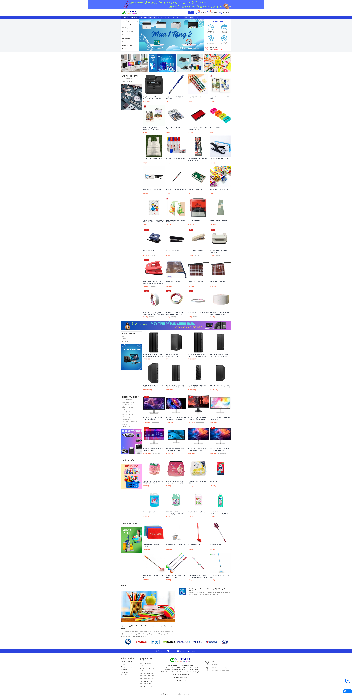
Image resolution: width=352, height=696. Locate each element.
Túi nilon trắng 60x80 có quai (152, 158)
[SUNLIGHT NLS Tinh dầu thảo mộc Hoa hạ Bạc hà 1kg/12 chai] (220, 499)
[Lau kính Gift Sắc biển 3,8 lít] (154, 499)
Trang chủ (152, 17)
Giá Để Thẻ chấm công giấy (218, 220)
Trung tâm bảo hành (127, 667)
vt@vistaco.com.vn (183, 674)
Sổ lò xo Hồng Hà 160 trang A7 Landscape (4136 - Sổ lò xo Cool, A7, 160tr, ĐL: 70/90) (153, 128)
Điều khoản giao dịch (146, 678)
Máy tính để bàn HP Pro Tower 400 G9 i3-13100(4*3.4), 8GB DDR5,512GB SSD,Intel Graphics (175, 386)
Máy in (124, 339)
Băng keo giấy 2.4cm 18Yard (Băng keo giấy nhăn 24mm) (174, 313)
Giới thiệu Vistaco (126, 661)
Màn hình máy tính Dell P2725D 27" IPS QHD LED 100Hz (175, 449)
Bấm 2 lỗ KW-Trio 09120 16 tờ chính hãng (219, 251)
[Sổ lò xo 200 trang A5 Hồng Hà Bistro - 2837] (220, 84)
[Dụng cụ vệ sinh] (131, 540)
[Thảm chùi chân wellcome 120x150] (154, 532)
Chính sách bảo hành (146, 686)
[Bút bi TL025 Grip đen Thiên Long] (176, 176)
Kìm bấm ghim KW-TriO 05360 (152, 189)
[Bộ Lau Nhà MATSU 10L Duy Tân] (176, 532)
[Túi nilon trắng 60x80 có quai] (154, 146)
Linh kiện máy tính (127, 38)
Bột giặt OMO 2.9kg (216, 481)
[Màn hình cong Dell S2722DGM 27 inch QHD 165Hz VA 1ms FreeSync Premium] (198, 405)
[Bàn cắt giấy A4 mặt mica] (198, 269)
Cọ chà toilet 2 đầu (216, 544)
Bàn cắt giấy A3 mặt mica (218, 281)
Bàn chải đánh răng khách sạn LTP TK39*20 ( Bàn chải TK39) (197, 576)
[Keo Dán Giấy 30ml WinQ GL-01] (176, 146)
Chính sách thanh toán (147, 676)
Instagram (192, 651)
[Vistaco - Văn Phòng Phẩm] (131, 97)
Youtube (182, 651)
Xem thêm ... (126, 49)
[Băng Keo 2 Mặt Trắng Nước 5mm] (198, 299)
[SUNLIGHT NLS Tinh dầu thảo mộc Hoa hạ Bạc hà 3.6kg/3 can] (176, 499)
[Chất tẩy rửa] (131, 476)
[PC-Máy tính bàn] (131, 357)
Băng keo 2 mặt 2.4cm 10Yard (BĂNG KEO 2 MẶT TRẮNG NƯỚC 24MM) (153, 313)
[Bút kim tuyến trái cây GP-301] (220, 176)
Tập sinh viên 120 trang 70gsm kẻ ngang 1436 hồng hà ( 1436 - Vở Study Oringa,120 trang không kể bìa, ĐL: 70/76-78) (153, 221)
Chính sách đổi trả (145, 684)
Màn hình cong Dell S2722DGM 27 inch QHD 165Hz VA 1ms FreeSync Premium (197, 419)
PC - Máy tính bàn (127, 28)
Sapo (189, 694)
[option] (171, 35)
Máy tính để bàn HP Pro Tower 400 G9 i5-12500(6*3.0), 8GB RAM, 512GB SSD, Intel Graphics (198, 355)
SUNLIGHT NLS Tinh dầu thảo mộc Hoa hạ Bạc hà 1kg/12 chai (219, 513)
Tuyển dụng (124, 669)
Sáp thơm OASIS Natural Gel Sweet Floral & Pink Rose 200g (175, 482)
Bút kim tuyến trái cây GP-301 (219, 189)
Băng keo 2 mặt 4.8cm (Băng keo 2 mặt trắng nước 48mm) (220, 313)
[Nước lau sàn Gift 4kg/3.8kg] (198, 499)
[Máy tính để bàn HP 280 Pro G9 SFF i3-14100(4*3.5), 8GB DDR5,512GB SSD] (154, 373)
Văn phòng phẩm (127, 21)
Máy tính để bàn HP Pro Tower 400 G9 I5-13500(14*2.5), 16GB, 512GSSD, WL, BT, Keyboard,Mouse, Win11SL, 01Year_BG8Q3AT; (153, 355)
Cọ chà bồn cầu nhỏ (194, 544)
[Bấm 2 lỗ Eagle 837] (154, 238)
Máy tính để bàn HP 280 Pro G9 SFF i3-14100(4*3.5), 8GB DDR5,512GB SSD (153, 386)
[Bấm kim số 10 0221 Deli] (176, 238)
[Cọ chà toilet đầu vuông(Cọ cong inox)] (154, 563)
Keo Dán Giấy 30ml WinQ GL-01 (175, 158)
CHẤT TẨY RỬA (128, 460)
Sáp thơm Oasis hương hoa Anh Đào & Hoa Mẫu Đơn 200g (153, 482)
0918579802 (218, 49)
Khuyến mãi (143, 17)
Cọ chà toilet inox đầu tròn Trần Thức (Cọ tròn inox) (175, 576)
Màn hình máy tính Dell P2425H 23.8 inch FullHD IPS (153, 418)
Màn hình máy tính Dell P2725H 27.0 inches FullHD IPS (219, 449)
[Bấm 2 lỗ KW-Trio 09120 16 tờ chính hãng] (220, 238)
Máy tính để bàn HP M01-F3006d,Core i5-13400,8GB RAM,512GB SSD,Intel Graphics (175, 355)
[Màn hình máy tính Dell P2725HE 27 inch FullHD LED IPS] (198, 436)
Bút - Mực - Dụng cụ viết (130, 422)
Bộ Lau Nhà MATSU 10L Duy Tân (176, 544)
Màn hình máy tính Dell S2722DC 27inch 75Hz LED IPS (220, 418)
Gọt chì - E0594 (215, 128)
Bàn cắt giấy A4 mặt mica (195, 281)
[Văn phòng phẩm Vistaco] (171, 35)
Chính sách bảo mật (146, 681)
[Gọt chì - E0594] (220, 115)
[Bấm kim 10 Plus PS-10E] (198, 238)
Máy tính (124, 336)
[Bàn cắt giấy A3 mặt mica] (220, 269)
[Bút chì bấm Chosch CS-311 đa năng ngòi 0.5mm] (198, 146)
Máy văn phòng (129, 334)
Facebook (161, 651)
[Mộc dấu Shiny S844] (198, 207)
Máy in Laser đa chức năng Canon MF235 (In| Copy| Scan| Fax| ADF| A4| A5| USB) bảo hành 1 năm (154, 98)
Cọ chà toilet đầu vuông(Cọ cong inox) (153, 576)
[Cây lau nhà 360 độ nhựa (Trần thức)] (220, 563)
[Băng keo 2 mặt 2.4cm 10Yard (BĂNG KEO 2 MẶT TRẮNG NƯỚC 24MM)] (154, 299)
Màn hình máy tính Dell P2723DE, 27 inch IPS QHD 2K (153, 449)
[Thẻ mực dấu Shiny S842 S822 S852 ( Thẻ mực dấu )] (198, 115)
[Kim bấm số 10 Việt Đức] (198, 176)
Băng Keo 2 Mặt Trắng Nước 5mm (198, 312)
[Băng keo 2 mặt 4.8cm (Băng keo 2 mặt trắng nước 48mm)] (220, 299)
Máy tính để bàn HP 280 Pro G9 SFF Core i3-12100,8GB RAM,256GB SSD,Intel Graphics (197, 386)
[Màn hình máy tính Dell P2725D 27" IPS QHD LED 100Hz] (176, 436)
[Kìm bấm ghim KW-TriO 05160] (220, 146)
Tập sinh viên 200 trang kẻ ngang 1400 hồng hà (176, 221)
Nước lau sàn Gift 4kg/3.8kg (196, 512)
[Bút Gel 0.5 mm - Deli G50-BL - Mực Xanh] (176, 84)
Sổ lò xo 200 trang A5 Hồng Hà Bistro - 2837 (219, 97)
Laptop (124, 35)
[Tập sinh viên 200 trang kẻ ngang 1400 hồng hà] (176, 207)
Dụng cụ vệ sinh (129, 524)
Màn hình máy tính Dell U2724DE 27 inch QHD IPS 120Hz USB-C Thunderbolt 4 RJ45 (176, 419)
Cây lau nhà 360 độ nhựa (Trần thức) (219, 576)
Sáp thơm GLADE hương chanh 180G (197, 482)
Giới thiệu (161, 17)
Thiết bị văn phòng (127, 24)
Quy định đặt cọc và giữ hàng (147, 669)
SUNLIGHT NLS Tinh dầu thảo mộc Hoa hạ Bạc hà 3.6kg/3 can (175, 513)
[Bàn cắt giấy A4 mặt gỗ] (176, 269)
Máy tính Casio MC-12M (173, 128)
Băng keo (125, 424)
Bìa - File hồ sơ (126, 419)
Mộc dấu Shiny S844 (194, 220)
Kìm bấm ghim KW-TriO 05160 (219, 158)
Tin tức (179, 17)
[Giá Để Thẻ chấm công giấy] (220, 207)
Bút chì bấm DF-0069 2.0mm (197, 97)
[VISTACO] (130, 12)
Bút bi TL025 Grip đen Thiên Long (176, 189)
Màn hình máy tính (127, 31)
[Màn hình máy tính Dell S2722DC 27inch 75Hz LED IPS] (220, 405)
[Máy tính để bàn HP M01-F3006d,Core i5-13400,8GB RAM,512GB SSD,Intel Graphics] (176, 342)
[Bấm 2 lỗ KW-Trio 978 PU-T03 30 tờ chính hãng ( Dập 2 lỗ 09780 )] (154, 269)
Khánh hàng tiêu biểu (127, 675)
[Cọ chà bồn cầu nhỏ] (198, 532)
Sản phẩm (171, 17)
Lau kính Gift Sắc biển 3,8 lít (152, 512)
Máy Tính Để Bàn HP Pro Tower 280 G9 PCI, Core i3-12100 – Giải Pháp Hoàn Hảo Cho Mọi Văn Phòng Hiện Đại (220, 386)
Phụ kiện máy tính (127, 42)
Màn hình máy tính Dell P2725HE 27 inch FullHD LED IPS (198, 449)
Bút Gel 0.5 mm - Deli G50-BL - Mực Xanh (175, 97)
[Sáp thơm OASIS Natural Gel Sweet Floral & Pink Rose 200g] (176, 469)
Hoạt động (188, 17)
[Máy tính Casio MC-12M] (176, 115)
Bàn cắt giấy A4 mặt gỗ (173, 281)
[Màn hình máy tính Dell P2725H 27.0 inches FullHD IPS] (220, 436)
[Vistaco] (176, 4)
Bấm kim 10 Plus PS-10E (195, 251)
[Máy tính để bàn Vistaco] (176, 325)
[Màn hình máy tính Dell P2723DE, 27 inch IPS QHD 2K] (154, 436)
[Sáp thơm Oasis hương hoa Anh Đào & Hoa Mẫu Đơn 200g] (154, 469)
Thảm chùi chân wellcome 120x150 (151, 545)
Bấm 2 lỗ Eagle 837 (149, 251)
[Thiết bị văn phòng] (131, 441)
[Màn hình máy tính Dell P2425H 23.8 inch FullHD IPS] (154, 405)
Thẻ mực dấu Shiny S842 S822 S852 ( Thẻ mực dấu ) (197, 128)
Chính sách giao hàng (146, 673)
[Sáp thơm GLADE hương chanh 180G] (198, 469)
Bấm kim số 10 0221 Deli (173, 251)
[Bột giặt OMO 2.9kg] (220, 469)
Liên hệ (197, 17)
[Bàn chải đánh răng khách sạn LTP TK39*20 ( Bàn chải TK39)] (198, 563)
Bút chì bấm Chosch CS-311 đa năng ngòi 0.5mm (197, 159)
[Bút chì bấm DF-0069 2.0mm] (198, 84)
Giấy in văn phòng (127, 45)
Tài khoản (225, 12)
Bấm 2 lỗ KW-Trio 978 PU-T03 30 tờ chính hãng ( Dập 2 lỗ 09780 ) (153, 282)
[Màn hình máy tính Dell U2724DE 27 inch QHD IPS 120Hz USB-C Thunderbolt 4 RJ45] (176, 405)
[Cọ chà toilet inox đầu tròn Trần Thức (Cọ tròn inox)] (176, 563)
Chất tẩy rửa (126, 426)
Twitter (171, 651)
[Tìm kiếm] (191, 12)
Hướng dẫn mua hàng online (146, 664)
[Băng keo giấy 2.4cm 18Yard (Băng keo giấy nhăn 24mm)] (176, 299)
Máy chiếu (125, 341)
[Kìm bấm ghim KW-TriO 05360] (154, 176)
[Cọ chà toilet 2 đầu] (220, 532)
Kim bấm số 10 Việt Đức (195, 189)
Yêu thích (213, 12)
